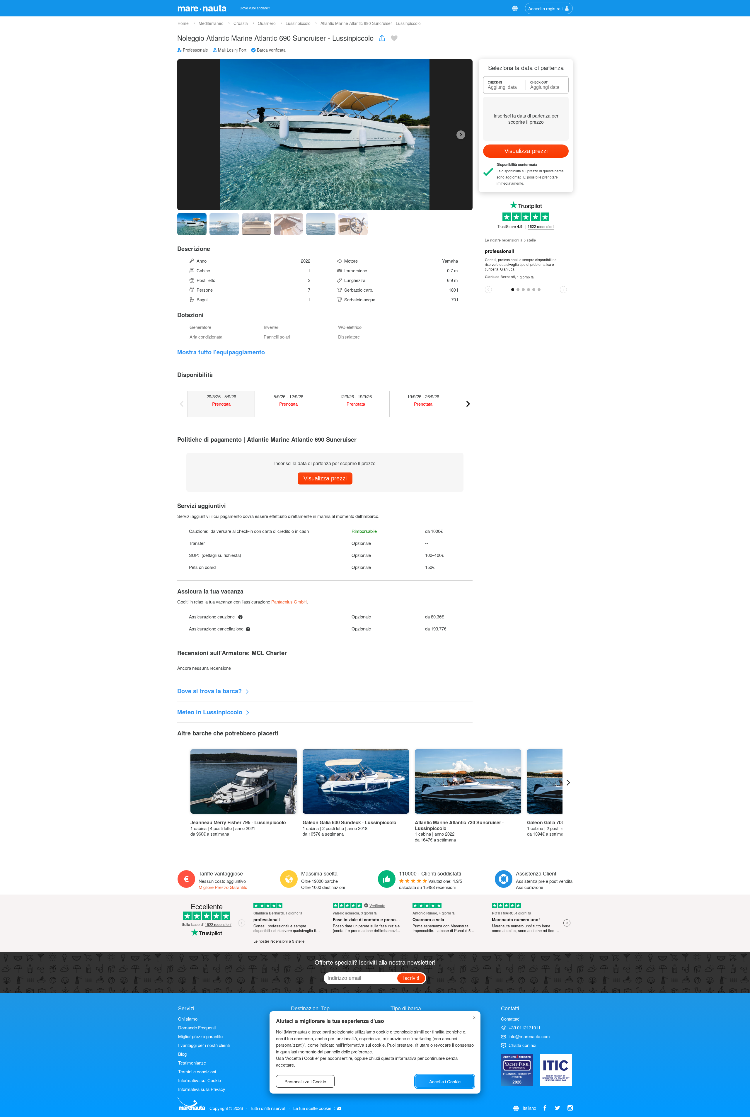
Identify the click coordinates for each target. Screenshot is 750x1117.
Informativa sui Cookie (199, 1080)
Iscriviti (411, 977)
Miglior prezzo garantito (200, 1036)
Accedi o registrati (545, 8)
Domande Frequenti (197, 1027)
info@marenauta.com (529, 1036)
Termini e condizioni (197, 1071)
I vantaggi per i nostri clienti (204, 1045)
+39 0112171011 (525, 1027)
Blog (182, 1054)
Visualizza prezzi (325, 478)
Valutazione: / (430, 884)
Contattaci (510, 1019)
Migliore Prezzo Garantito (223, 887)
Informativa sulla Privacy (201, 1089)
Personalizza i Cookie (305, 1081)
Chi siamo (187, 1019)
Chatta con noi (522, 1045)
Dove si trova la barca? (210, 690)
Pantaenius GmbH (289, 602)
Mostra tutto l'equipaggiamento (221, 352)
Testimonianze (192, 1063)
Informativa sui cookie (364, 1045)
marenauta (201, 7)
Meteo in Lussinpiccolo (210, 712)
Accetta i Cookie (445, 1081)
